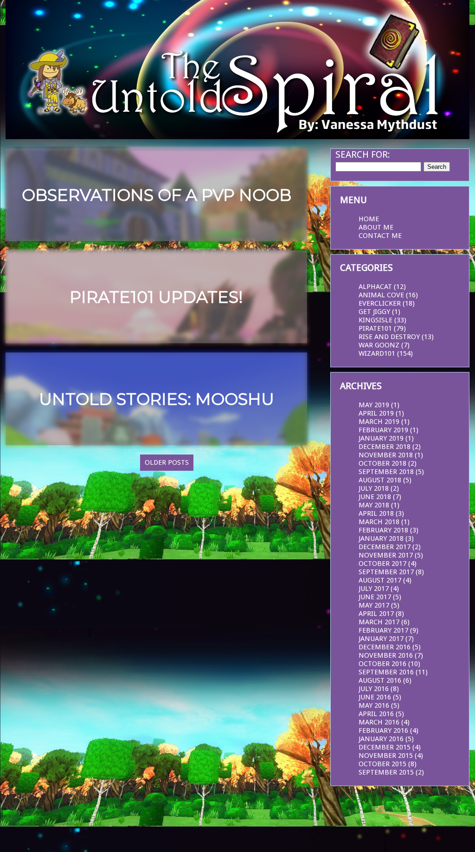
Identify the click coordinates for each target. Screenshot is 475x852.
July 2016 (374, 689)
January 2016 (381, 739)
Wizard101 (377, 353)
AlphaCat (375, 286)
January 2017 (381, 638)
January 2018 (381, 538)
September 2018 (386, 472)
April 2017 (376, 613)
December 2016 (385, 647)
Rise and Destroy (389, 337)
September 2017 (386, 572)
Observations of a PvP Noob (156, 195)
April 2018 (376, 513)
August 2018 (380, 480)
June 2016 (375, 697)
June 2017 (375, 597)
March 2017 (379, 622)
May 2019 (374, 405)
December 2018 (385, 446)
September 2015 (386, 772)
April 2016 (376, 714)
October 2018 (382, 463)
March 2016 (379, 722)
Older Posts (167, 462)
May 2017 (374, 605)
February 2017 (383, 630)
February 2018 (383, 530)
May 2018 (374, 505)
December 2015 (385, 747)
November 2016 (386, 655)
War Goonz (379, 345)
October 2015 (382, 764)
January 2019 (381, 438)
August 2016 (380, 680)
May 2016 (374, 705)
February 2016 (383, 730)
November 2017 (386, 555)
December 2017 (385, 547)
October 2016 (382, 664)
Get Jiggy (374, 311)
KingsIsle (375, 320)
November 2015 (386, 755)
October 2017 (382, 563)
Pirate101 (375, 328)
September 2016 (386, 672)
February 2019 (383, 430)
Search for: (362, 154)
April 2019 (376, 413)
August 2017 (380, 580)
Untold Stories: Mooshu (156, 399)
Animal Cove (381, 295)
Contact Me (380, 235)
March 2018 (379, 522)
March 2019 (379, 421)
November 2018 (386, 455)
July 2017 (374, 588)
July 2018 (374, 488)
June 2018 (375, 497)
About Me (376, 227)
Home (369, 219)
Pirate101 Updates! (156, 297)
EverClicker (380, 303)
